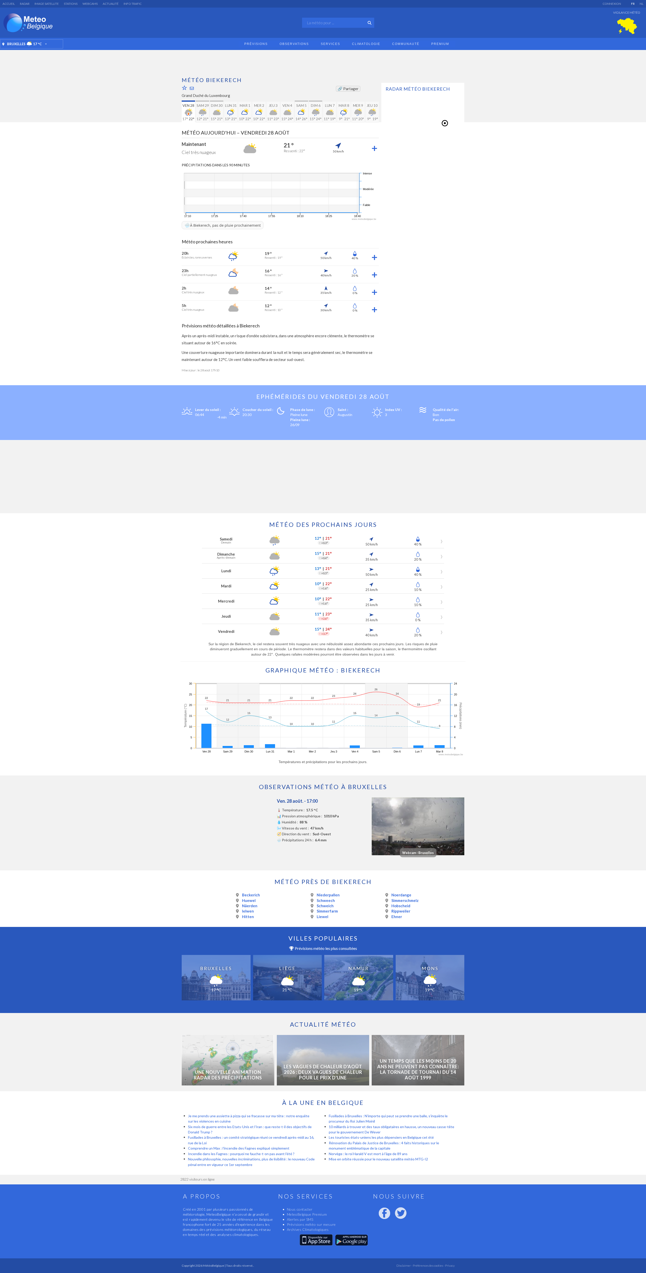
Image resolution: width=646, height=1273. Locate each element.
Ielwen (248, 911)
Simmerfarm (327, 911)
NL (641, 4)
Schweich (325, 905)
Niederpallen (328, 895)
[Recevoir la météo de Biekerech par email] (192, 88)
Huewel (249, 900)
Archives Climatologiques (308, 1229)
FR (633, 4)
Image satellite (47, 4)
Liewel (322, 916)
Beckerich (251, 895)
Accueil (9, 4)
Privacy (450, 1265)
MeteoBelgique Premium (307, 1214)
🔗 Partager (348, 88)
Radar (25, 4)
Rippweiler (400, 911)
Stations (70, 4)
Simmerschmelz (405, 900)
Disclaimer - (404, 1265)
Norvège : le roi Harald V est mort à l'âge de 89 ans (368, 1154)
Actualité (111, 4)
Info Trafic (133, 4)
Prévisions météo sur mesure (311, 1224)
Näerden (249, 905)
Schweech (326, 900)
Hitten (248, 916)
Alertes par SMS (300, 1219)
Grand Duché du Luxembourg (206, 95)
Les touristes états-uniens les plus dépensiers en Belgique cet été (381, 1137)
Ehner (396, 916)
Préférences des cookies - (428, 1265)
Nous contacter (300, 1209)
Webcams (90, 4)
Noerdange (401, 895)
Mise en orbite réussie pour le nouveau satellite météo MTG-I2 (378, 1159)
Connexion (612, 4)
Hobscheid (400, 905)
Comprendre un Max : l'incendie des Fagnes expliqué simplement (238, 1148)
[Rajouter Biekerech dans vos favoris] (184, 87)
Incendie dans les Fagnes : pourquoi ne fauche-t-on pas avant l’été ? (241, 1154)
